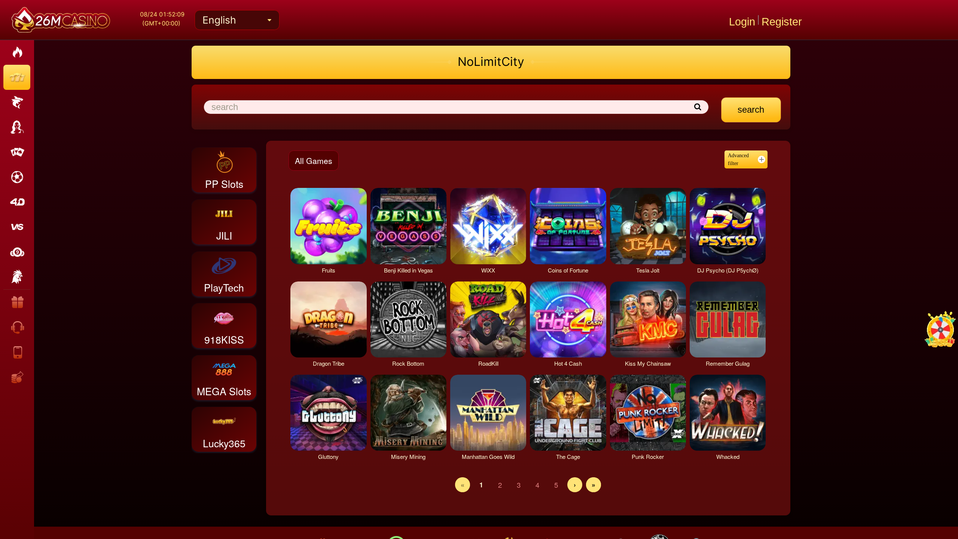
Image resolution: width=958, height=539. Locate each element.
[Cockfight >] (16, 277)
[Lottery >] (16, 252)
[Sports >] (16, 177)
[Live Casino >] (16, 127)
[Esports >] (16, 227)
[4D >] (16, 202)
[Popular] (16, 52)
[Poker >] (16, 152)
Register (782, 20)
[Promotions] (17, 301)
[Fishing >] (16, 102)
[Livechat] (17, 326)
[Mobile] (17, 352)
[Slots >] (16, 77)
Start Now (323, 226)
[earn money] (17, 376)
